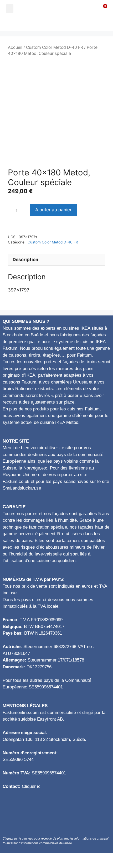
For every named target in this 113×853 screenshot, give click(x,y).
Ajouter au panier (53, 209)
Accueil (15, 47)
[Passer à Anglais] (56, 24)
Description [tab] (25, 259)
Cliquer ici (32, 786)
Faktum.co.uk (16, 481)
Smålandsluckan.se (22, 488)
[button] (9, 8)
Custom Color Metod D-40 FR (54, 47)
